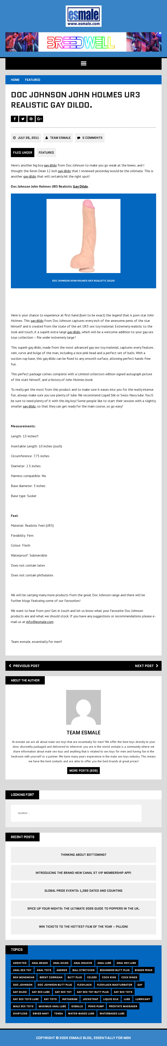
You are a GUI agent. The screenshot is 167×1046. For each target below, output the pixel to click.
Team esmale (60, 138)
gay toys (50, 999)
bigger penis (143, 970)
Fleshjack (84, 985)
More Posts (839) (83, 770)
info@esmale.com (39, 622)
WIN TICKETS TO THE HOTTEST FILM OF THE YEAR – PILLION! (83, 926)
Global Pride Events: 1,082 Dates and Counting (83, 890)
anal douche (83, 963)
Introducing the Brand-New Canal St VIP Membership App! (83, 873)
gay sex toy (63, 992)
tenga (58, 1013)
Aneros (62, 970)
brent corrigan (51, 977)
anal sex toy (22, 970)
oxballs (77, 1006)
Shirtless (20, 1013)
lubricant (142, 999)
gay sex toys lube (26, 999)
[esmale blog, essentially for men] (83, 16)
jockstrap (90, 999)
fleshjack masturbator (114, 985)
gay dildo (50, 165)
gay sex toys (123, 992)
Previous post (26, 665)
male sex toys (23, 1006)
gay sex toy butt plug (93, 992)
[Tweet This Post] (23, 119)
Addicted (20, 963)
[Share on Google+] (39, 119)
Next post (144, 665)
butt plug (75, 977)
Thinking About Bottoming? (83, 854)
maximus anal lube (52, 1006)
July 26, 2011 (28, 138)
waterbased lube (112, 1013)
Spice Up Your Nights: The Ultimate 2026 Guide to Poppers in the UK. (83, 908)
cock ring (109, 977)
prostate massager (123, 1006)
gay (139, 985)
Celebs (92, 977)
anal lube (104, 963)
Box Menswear (23, 977)
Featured (46, 152)
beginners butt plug (115, 970)
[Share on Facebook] (15, 119)
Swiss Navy (41, 1013)
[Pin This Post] (31, 119)
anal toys (44, 970)
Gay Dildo (80, 186)
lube (127, 999)
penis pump (96, 1006)
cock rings (129, 977)
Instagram (69, 999)
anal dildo (60, 963)
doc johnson (22, 985)
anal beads (40, 963)
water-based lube (81, 1013)
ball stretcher (83, 970)
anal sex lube (126, 963)
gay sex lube (41, 992)
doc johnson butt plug (55, 985)
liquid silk (111, 999)
